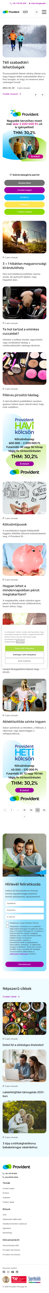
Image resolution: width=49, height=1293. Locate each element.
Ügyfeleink (7, 1228)
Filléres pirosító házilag (21, 395)
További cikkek (10, 997)
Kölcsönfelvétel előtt (11, 1245)
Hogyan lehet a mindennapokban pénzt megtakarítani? (21, 590)
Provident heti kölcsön (11, 1250)
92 (31, 810)
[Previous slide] (35, 94)
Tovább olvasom (10, 94)
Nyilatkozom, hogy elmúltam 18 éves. (24, 923)
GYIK (5, 1215)
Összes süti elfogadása (24, 648)
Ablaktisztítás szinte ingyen (24, 721)
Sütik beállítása (24, 661)
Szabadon (6, 1197)
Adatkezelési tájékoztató (12, 1219)
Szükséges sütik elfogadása (24, 655)
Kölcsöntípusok (15, 524)
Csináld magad (8, 1188)
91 (25, 810)
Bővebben (20, 642)
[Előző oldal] (5, 810)
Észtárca (6, 1193)
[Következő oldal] (24, 817)
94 (44, 810)
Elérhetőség (7, 1233)
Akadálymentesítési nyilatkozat (15, 1224)
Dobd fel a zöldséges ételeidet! (23, 1044)
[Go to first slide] (42, 94)
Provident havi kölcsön (11, 1254)
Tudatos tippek (8, 1202)
